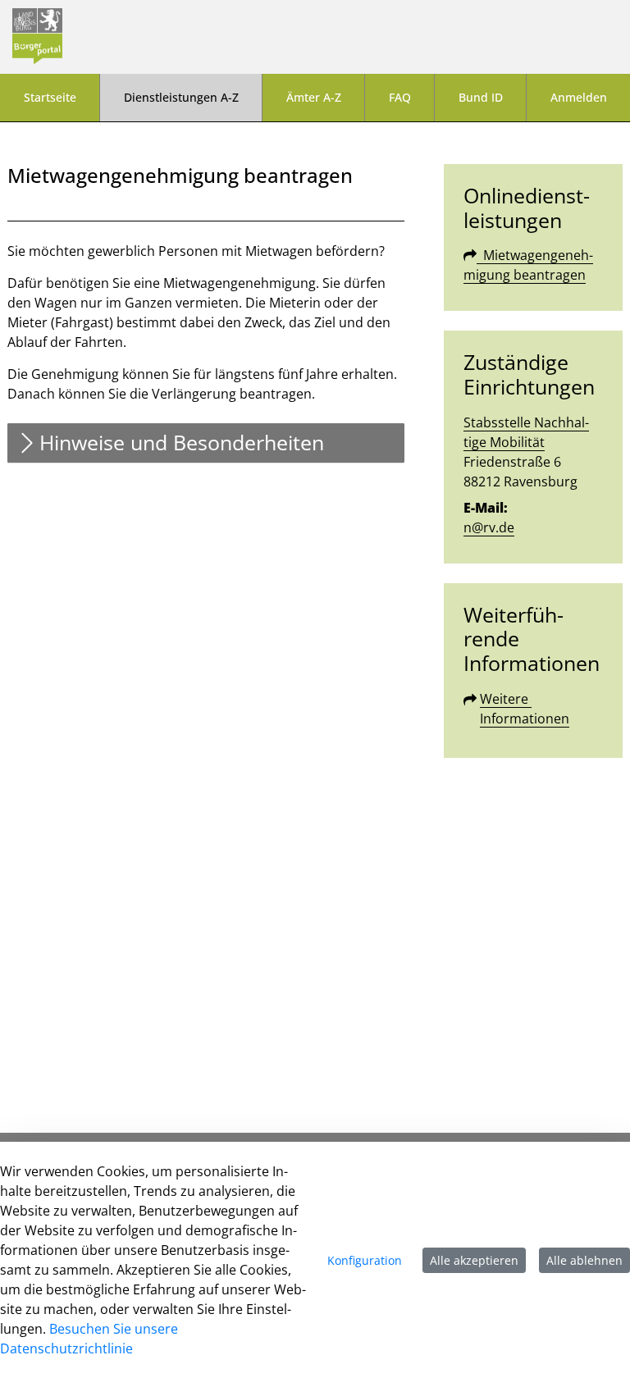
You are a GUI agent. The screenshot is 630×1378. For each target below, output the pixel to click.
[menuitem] (49, 97)
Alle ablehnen (584, 1260)
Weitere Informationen (524, 709)
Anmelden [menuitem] (578, 97)
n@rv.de (488, 527)
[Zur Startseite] (37, 37)
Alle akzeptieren (474, 1260)
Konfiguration (364, 1260)
